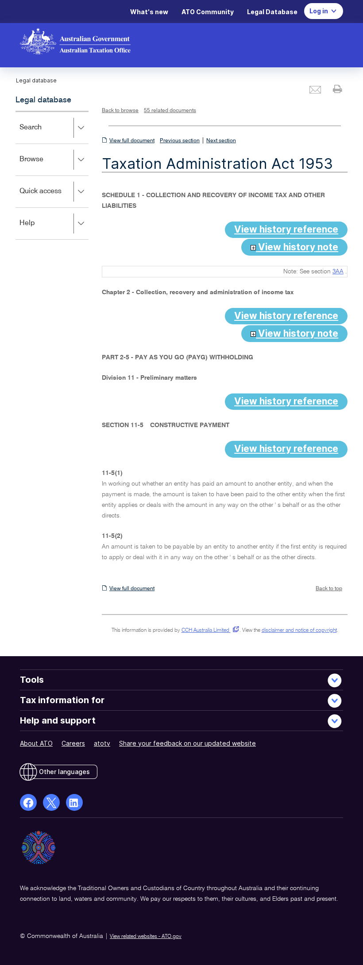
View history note (297, 247)
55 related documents (170, 110)
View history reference (286, 229)
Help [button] (40, 229)
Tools (32, 679)
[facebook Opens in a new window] (28, 802)
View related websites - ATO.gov (146, 936)
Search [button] (43, 134)
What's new (149, 12)
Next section (221, 141)
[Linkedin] (74, 802)
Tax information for (62, 700)
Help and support (58, 720)
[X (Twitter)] (51, 802)
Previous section (180, 141)
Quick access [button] (53, 197)
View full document (131, 141)
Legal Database (272, 12)
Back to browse (120, 110)
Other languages (64, 771)
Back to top (329, 588)
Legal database (43, 100)
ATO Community (208, 12)
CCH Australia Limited (209, 630)
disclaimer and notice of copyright (299, 630)
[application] (52, 175)
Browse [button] (44, 165)
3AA (338, 271)
